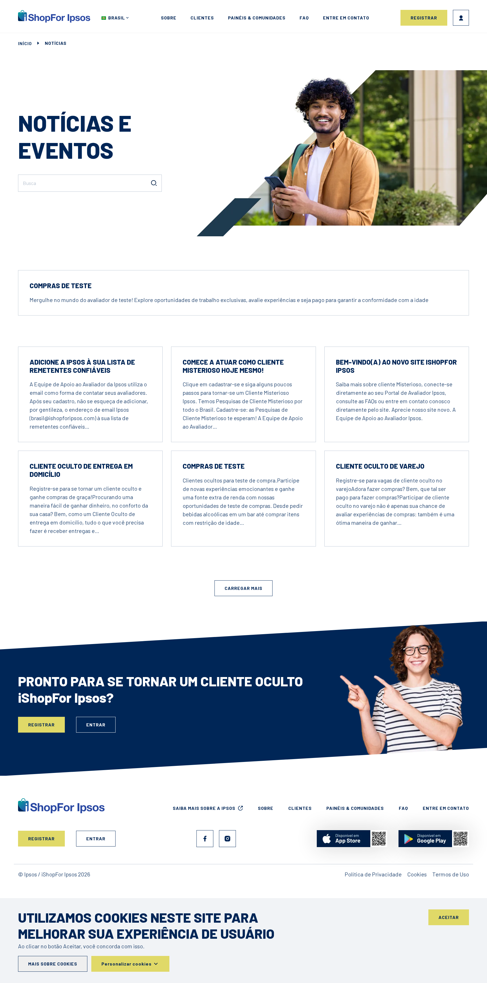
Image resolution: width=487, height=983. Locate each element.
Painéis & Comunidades (256, 17)
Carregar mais (243, 588)
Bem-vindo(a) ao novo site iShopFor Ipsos (396, 366)
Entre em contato (346, 17)
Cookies (417, 874)
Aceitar (449, 917)
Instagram (227, 838)
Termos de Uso (450, 874)
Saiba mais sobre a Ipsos (204, 808)
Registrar (424, 17)
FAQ (304, 17)
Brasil (116, 17)
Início (25, 43)
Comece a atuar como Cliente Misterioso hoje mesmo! (233, 366)
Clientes (202, 17)
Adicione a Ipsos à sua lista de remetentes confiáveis (82, 366)
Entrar (461, 18)
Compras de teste (61, 285)
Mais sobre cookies (52, 963)
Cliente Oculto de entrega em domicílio (81, 470)
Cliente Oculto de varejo (380, 466)
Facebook (204, 838)
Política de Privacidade (373, 874)
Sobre (168, 17)
